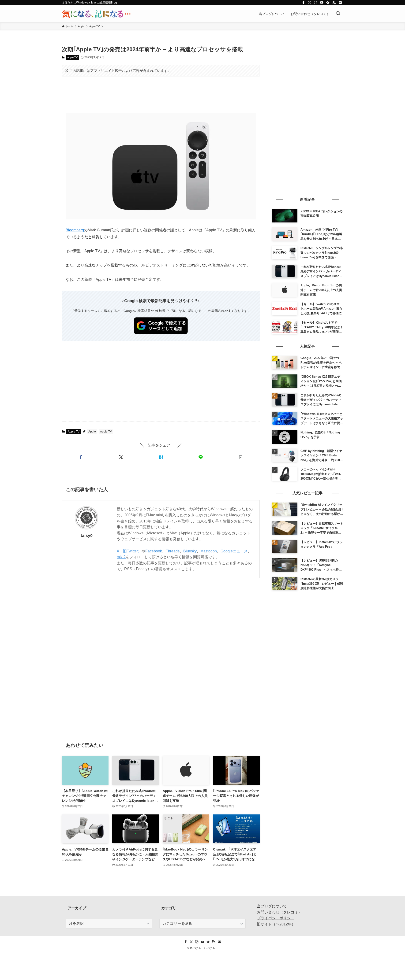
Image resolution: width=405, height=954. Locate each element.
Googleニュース (234, 551)
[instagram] (316, 2)
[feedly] (328, 2)
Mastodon (208, 551)
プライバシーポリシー (275, 918)
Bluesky (190, 551)
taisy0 (87, 535)
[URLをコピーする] (241, 457)
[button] (81, 457)
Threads (173, 551)
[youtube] (322, 2)
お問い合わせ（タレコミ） (279, 912)
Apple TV (72, 57)
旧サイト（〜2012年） (276, 924)
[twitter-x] (310, 2)
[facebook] (303, 2)
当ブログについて (272, 906)
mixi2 (121, 557)
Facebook (153, 551)
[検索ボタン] (338, 13)
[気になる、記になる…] (96, 14)
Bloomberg (75, 230)
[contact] (340, 2)
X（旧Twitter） (129, 551)
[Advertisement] (161, 94)
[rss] (334, 2)
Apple (92, 431)
